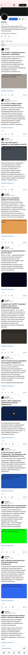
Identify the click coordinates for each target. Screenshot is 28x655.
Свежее (3, 45)
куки (10, 648)
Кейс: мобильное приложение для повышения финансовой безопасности (12, 562)
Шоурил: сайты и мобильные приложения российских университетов (11, 402)
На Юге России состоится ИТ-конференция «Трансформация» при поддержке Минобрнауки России (13, 454)
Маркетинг (7, 195)
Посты (2, 41)
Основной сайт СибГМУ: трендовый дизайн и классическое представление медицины (13, 306)
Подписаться (13, 19)
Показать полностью (7, 90)
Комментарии (9, 41)
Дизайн (6, 140)
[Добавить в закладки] (5, 95)
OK (24, 648)
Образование (8, 100)
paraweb (7, 48)
